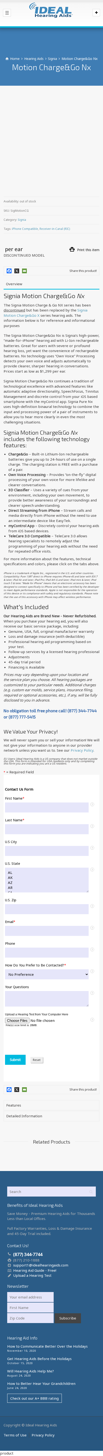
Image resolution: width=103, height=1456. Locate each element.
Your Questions (17, 987)
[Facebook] (9, 271)
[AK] (46, 877)
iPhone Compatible (25, 229)
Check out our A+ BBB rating (34, 1398)
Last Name (14, 820)
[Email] (24, 271)
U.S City (11, 842)
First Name (14, 798)
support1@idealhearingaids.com (40, 1265)
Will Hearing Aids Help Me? (30, 1371)
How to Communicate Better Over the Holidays (47, 1346)
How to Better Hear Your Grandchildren (41, 1383)
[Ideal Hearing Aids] (51, 13)
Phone (10, 943)
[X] (16, 271)
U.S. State (12, 863)
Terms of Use (15, 1435)
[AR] (46, 887)
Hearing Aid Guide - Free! (34, 1270)
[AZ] (46, 882)
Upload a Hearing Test (32, 1275)
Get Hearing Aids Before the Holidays (39, 1358)
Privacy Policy (82, 750)
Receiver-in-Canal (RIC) (55, 229)
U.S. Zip (10, 900)
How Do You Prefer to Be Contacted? (35, 965)
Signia (22, 220)
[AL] (46, 872)
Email (10, 921)
